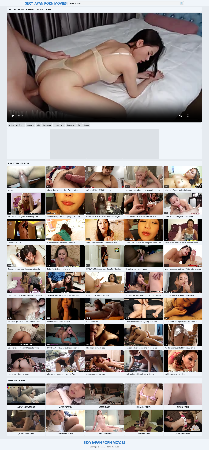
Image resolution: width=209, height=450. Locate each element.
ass (62, 125)
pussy (56, 125)
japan (86, 125)
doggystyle (71, 125)
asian (11, 125)
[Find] (181, 3)
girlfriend (20, 125)
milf (38, 125)
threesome (47, 125)
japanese (30, 125)
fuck (80, 125)
